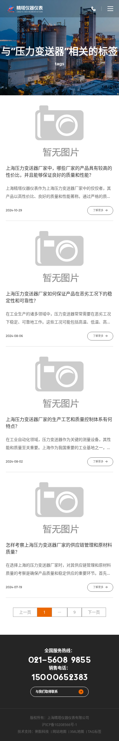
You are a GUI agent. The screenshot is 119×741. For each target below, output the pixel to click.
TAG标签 (94, 731)
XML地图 (77, 731)
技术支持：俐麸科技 (33, 731)
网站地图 (59, 731)
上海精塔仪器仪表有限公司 (68, 717)
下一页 (94, 612)
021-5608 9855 (59, 659)
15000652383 (59, 676)
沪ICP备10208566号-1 (59, 724)
